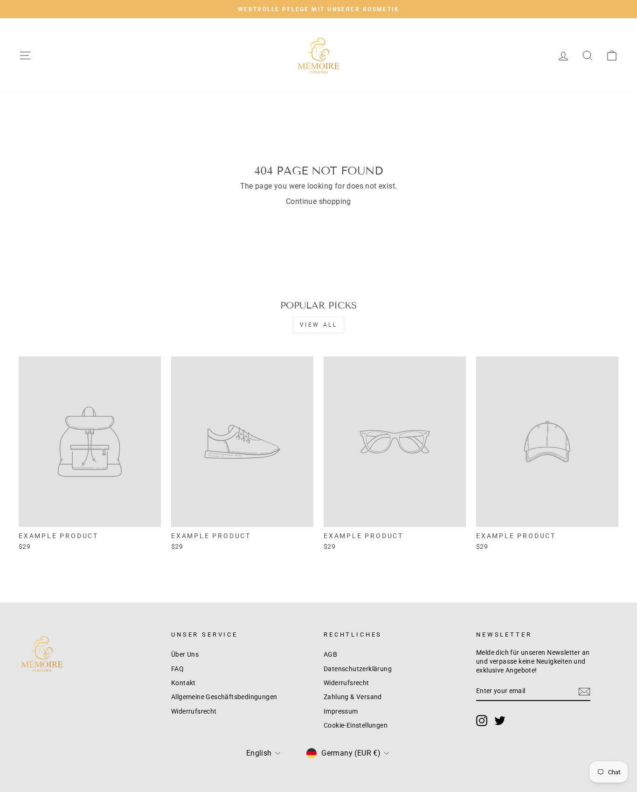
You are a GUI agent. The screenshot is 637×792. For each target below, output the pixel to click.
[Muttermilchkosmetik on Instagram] (481, 720)
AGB (330, 654)
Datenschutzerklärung (358, 669)
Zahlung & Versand (353, 697)
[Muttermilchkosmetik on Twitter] (499, 720)
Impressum (341, 711)
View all (319, 325)
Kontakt (183, 683)
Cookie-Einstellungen (356, 725)
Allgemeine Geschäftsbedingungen (224, 697)
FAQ (177, 669)
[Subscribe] (584, 691)
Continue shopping (318, 201)
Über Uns (185, 654)
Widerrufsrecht (194, 711)
